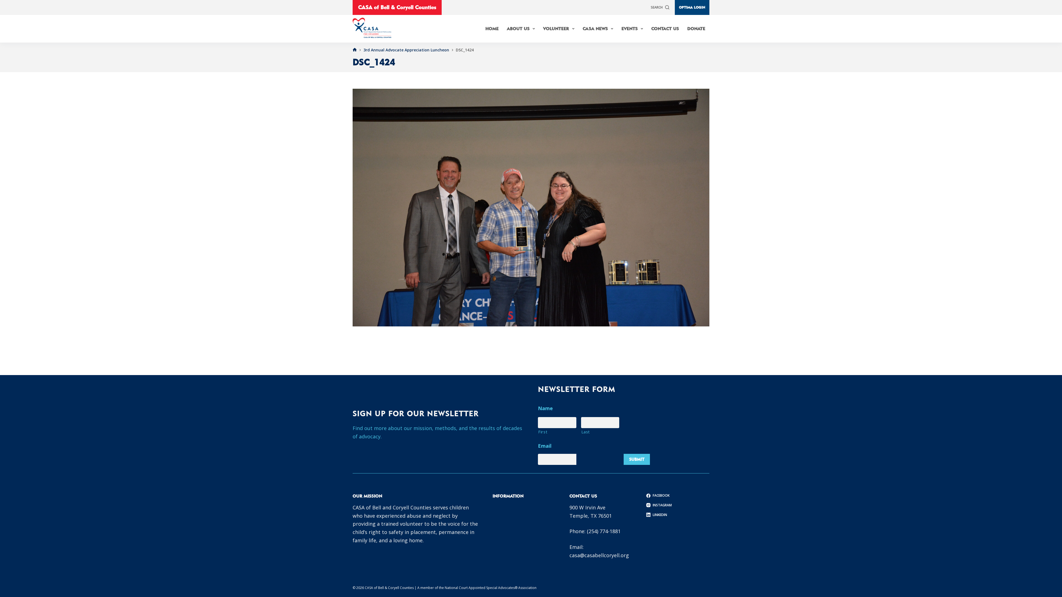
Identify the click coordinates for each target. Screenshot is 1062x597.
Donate (696, 28)
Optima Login (692, 7)
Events (629, 28)
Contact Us (665, 28)
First (542, 431)
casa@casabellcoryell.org (599, 555)
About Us (518, 28)
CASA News (595, 28)
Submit (636, 459)
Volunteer (556, 28)
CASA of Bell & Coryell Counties (397, 7)
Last (585, 431)
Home (492, 28)
